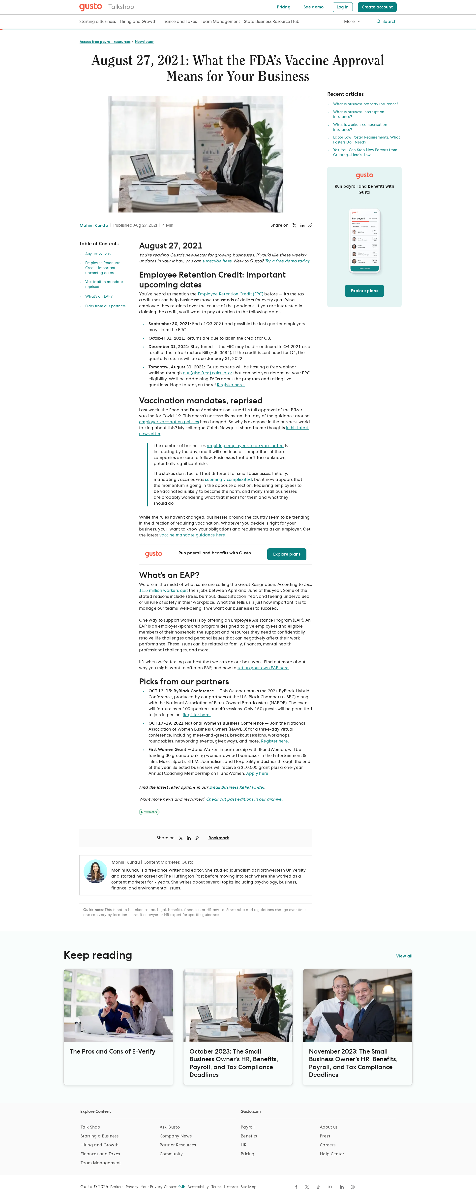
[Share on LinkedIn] (302, 225)
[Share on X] (295, 225)
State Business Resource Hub (271, 22)
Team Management (220, 22)
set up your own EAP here (263, 668)
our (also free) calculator (207, 373)
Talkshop (121, 7)
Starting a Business (97, 22)
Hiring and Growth (138, 22)
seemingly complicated (228, 480)
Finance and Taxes (178, 22)
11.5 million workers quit (163, 591)
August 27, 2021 (99, 254)
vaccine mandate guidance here (192, 535)
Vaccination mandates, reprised (105, 284)
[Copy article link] (310, 225)
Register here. (231, 385)
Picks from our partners (105, 306)
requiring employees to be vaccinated (245, 446)
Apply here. (257, 774)
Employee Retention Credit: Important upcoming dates (102, 268)
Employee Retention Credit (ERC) (230, 294)
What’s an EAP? (99, 296)
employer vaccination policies (169, 422)
